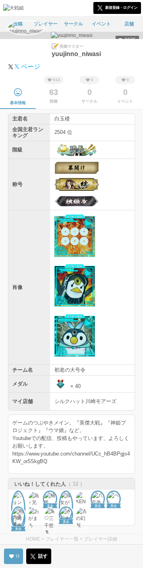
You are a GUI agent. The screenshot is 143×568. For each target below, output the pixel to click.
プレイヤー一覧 (62, 539)
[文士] (18, 498)
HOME (33, 539)
